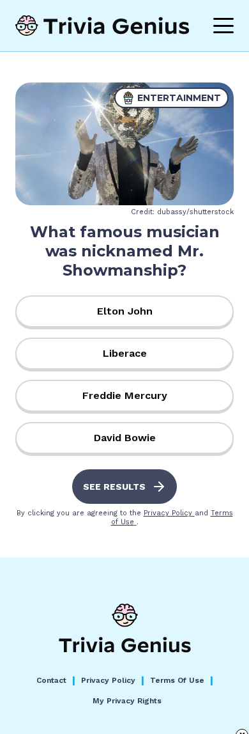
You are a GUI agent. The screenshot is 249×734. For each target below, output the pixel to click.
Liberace (125, 353)
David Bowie (125, 438)
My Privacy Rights (127, 700)
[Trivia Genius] (102, 25)
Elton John (125, 311)
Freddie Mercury (124, 395)
